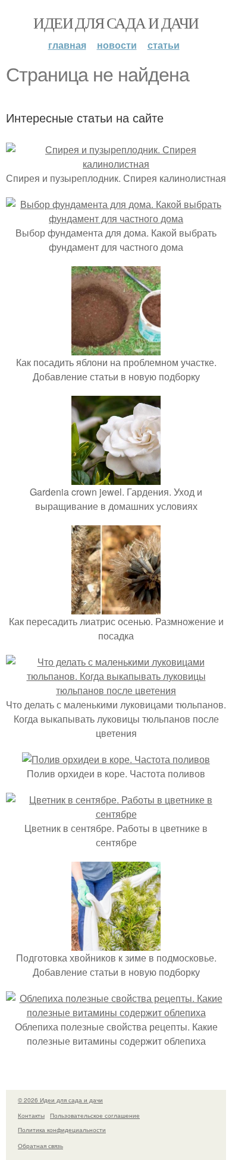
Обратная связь (40, 1146)
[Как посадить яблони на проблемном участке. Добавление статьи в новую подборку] (116, 348)
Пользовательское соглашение (95, 1115)
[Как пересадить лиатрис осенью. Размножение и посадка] (116, 607)
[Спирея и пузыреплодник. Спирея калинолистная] (116, 164)
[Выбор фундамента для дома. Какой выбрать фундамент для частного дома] (116, 218)
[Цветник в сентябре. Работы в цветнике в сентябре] (116, 814)
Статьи (164, 45)
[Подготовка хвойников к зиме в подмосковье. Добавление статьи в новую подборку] (116, 943)
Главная (67, 45)
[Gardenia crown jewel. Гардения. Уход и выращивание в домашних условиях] (116, 477)
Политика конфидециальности (62, 1130)
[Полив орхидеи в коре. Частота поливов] (116, 759)
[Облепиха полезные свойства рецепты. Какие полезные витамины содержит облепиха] (116, 1012)
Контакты (31, 1115)
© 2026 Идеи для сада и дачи (60, 1100)
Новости (117, 45)
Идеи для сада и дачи (115, 22)
